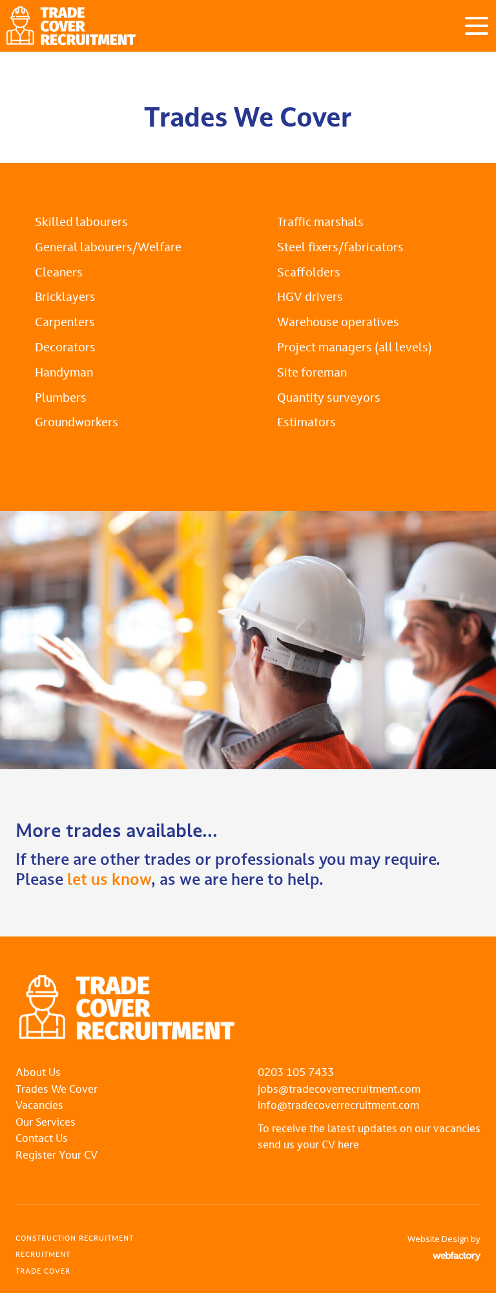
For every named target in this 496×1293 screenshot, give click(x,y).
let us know (109, 881)
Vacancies (39, 1106)
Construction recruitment (75, 1239)
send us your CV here (308, 1146)
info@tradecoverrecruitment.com (338, 1106)
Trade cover (43, 1272)
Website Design (438, 1239)
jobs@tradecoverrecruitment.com (339, 1090)
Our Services (46, 1123)
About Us (38, 1073)
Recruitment (43, 1255)
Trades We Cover (57, 1090)
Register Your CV (57, 1156)
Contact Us (42, 1139)
